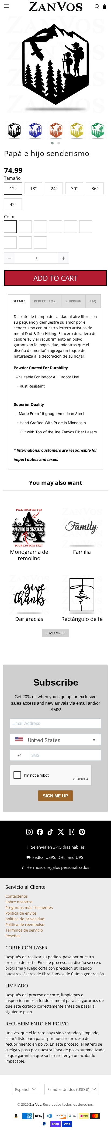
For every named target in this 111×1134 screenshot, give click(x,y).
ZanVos (35, 1104)
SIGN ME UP (55, 796)
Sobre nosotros (19, 901)
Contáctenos (16, 896)
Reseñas (12, 935)
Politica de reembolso (24, 924)
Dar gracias (29, 619)
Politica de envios (21, 913)
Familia (82, 552)
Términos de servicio (24, 930)
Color (9, 217)
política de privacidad (24, 918)
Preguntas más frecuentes (29, 907)
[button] (52, 143)
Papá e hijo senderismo (46, 153)
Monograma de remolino (29, 555)
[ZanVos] (55, 6)
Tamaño (12, 178)
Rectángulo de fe (82, 619)
